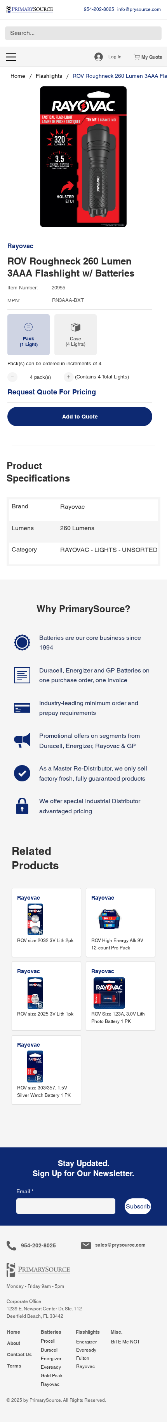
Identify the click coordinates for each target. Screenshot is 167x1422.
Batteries (51, 1332)
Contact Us (19, 1354)
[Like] (12, 377)
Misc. (116, 1332)
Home (13, 1332)
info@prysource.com (139, 9)
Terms (14, 1366)
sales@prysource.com (120, 1245)
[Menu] (11, 57)
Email (24, 1191)
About (13, 1343)
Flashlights (88, 1332)
